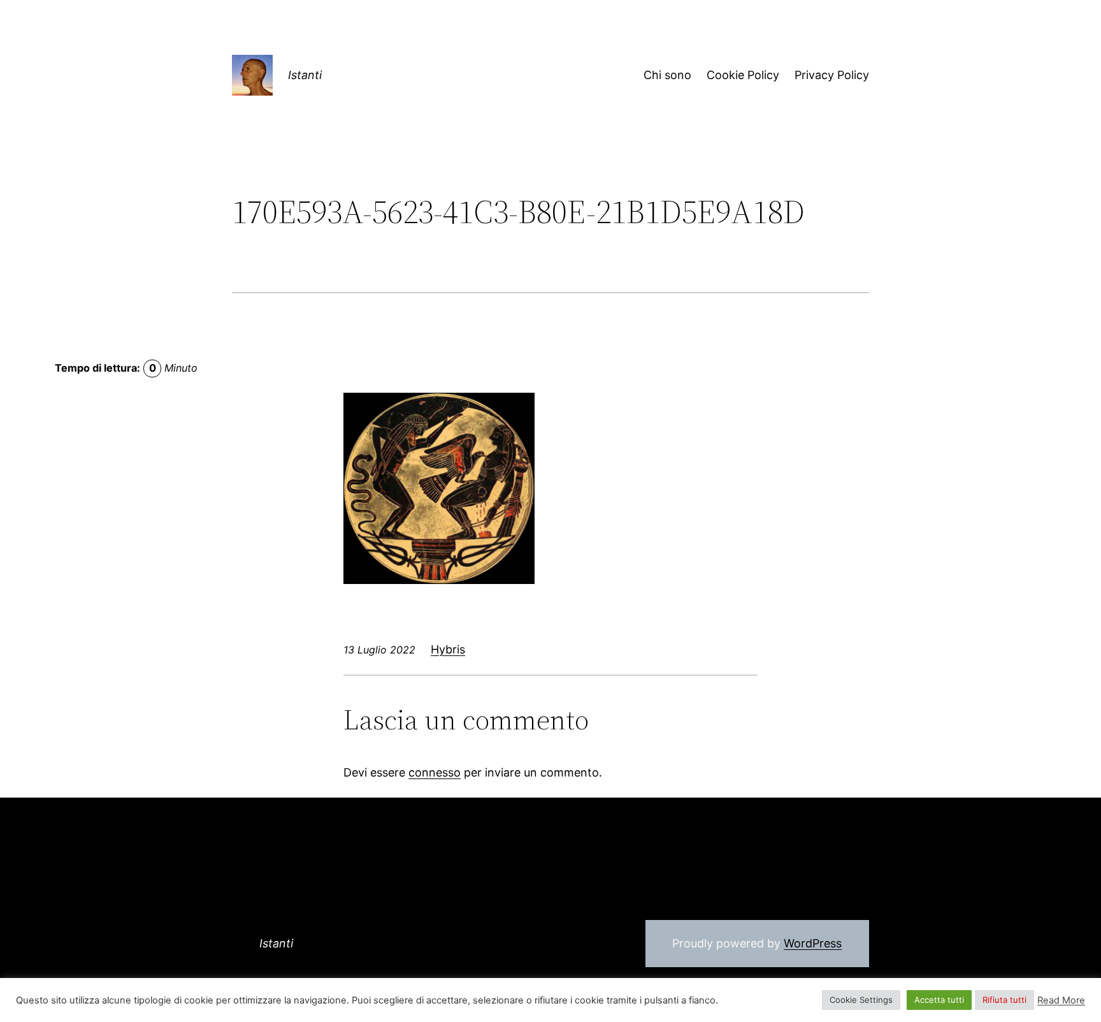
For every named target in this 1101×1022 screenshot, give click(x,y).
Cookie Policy (743, 75)
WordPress (813, 943)
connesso (434, 772)
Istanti (305, 75)
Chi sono (667, 75)
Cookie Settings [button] (861, 1000)
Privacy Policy (832, 75)
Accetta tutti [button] (939, 1000)
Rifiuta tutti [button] (1004, 1000)
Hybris (448, 649)
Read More (1061, 1000)
